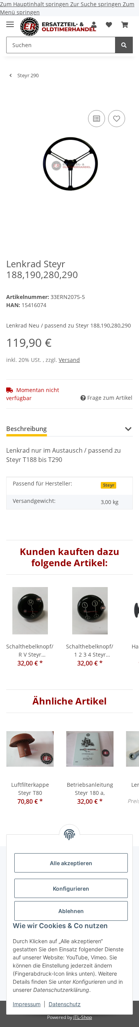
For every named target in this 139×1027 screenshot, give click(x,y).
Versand (69, 359)
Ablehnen (71, 911)
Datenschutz (65, 1004)
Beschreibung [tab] (26, 428)
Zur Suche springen (96, 4)
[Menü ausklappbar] (10, 21)
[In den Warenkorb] (12, 96)
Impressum (27, 1004)
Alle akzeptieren (71, 863)
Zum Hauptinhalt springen (35, 4)
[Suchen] (124, 45)
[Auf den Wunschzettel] (116, 118)
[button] (109, 24)
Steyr (108, 485)
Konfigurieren (71, 888)
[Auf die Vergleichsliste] (96, 118)
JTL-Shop (82, 1017)
